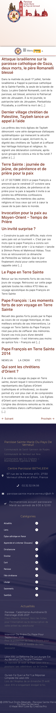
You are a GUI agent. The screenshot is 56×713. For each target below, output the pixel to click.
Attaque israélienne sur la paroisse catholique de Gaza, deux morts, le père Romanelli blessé (28, 66)
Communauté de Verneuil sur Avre (22, 454)
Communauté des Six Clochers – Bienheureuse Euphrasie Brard (21, 459)
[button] (28, 50)
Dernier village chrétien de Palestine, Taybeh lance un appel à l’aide (25, 116)
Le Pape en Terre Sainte (23, 272)
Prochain (47, 418)
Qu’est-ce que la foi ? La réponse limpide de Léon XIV (25, 676)
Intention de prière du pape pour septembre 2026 (24, 636)
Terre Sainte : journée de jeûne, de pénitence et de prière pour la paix (24, 169)
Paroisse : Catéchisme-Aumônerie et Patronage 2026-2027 (26, 613)
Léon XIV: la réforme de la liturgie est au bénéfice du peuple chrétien (28, 658)
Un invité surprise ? (19, 228)
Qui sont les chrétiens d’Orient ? (21, 369)
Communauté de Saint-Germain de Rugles (27, 449)
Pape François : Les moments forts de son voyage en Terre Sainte (28, 305)
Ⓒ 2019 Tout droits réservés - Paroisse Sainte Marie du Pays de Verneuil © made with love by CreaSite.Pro (28, 704)
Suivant (7, 418)
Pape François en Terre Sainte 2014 (28, 351)
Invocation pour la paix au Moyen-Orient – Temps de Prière (24, 217)
